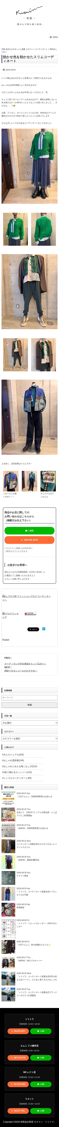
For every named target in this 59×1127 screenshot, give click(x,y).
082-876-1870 (31, 540)
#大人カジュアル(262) (13, 754)
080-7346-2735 (19, 1058)
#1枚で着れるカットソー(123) (17, 772)
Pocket (5, 639)
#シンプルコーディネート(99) (16, 778)
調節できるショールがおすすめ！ (20, 671)
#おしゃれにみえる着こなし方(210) (19, 766)
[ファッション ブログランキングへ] (30, 614)
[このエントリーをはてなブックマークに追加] (43, 629)
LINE (31, 531)
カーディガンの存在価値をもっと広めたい (25, 664)
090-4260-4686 (19, 1084)
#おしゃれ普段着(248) (13, 760)
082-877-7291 (19, 1111)
